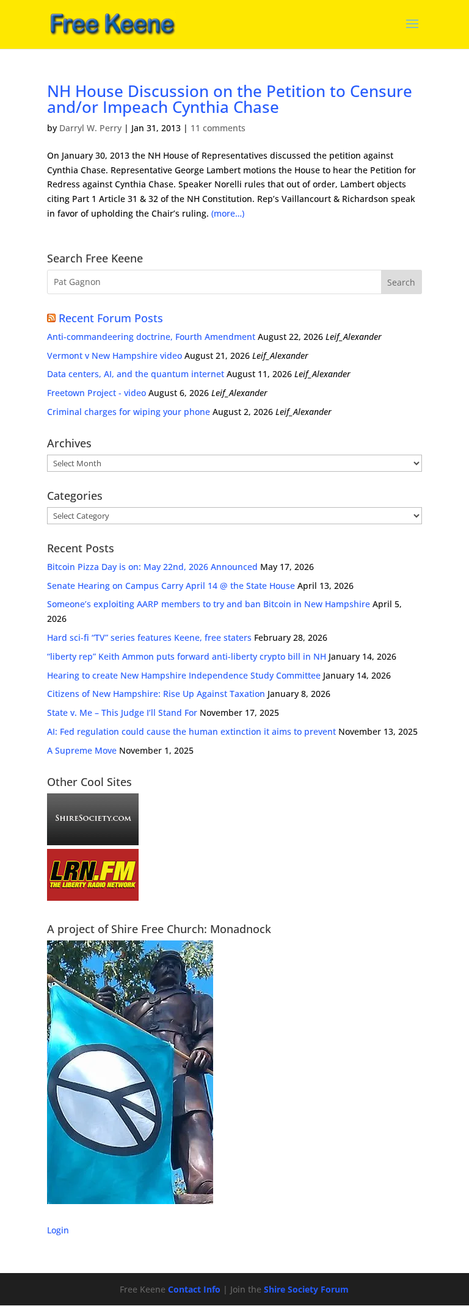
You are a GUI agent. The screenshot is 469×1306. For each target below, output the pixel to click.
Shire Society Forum (306, 1289)
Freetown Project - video (96, 393)
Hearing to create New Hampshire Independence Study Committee (184, 675)
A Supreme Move (82, 750)
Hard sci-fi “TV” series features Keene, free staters (149, 637)
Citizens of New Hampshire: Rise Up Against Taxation (156, 693)
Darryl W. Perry (90, 128)
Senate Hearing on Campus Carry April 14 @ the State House (171, 585)
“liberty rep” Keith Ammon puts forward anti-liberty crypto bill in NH (186, 656)
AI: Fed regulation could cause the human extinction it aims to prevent (191, 731)
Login (58, 1230)
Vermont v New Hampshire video (114, 355)
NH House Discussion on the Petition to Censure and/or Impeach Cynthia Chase (229, 99)
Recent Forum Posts (111, 318)
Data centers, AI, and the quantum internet (135, 374)
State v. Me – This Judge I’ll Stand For (122, 712)
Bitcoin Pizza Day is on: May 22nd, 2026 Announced (152, 566)
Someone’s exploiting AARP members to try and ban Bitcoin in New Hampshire (208, 604)
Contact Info (194, 1289)
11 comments (218, 128)
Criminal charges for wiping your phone (128, 411)
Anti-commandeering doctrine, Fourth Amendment (151, 336)
